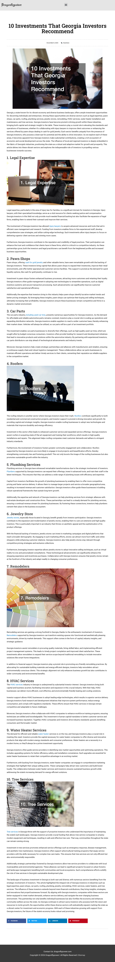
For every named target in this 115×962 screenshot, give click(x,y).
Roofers (77, 416)
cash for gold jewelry (34, 262)
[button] (66, 5)
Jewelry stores (13, 517)
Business (66, 43)
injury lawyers (55, 226)
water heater (43, 734)
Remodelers (12, 635)
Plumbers (11, 471)
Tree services (12, 832)
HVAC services (16, 684)
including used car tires (36, 315)
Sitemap (81, 955)
